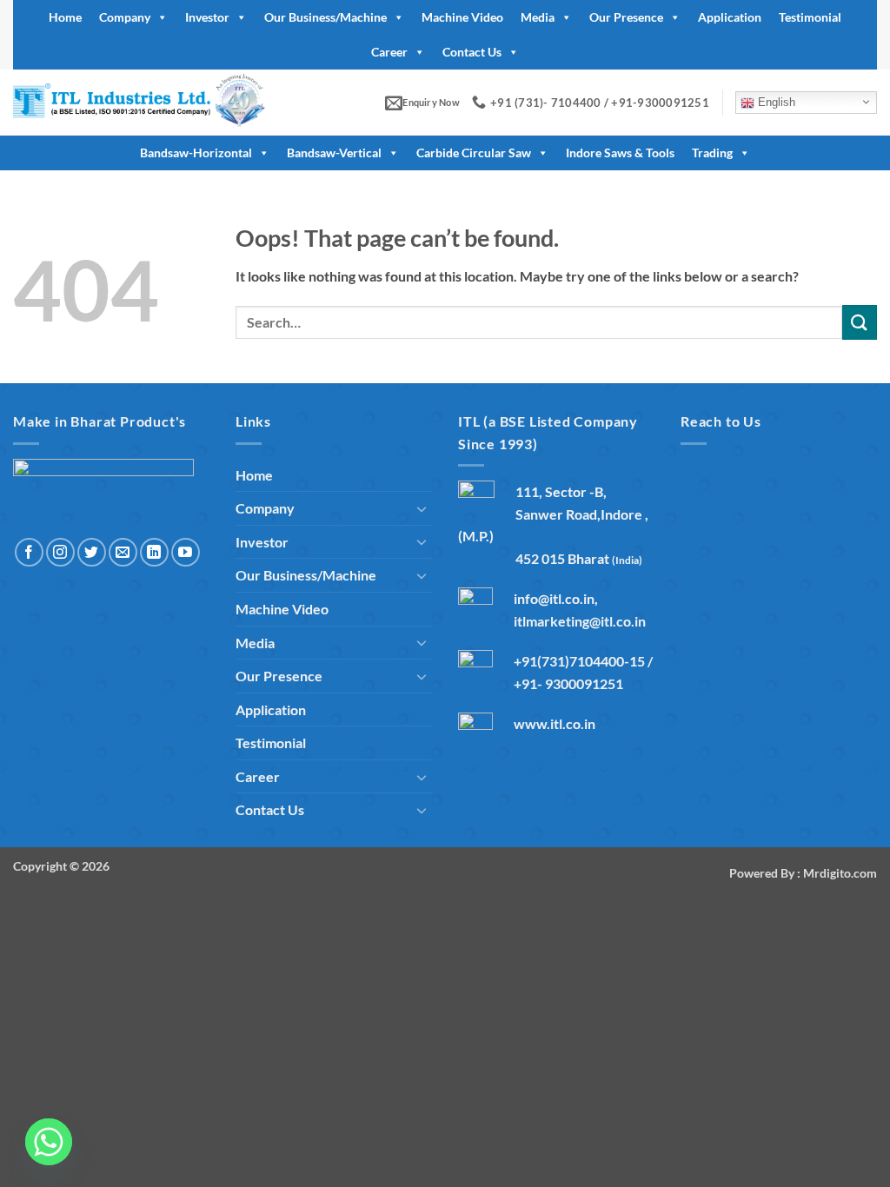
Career (389, 51)
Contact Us (471, 51)
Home (65, 17)
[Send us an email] (123, 552)
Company (124, 17)
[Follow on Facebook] (29, 552)
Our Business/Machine (325, 17)
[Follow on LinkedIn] (154, 552)
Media (538, 17)
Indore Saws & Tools (620, 152)
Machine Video (462, 17)
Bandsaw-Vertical (334, 152)
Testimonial (810, 17)
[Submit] (859, 322)
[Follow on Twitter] (91, 552)
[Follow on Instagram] (60, 552)
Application (729, 17)
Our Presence (626, 17)
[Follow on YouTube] (185, 552)
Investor (207, 17)
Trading (712, 152)
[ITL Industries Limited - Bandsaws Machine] (163, 103)
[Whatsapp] (48, 1141)
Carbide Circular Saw (473, 152)
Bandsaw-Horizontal (196, 152)
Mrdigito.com (840, 872)
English (774, 102)
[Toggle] (421, 508)
